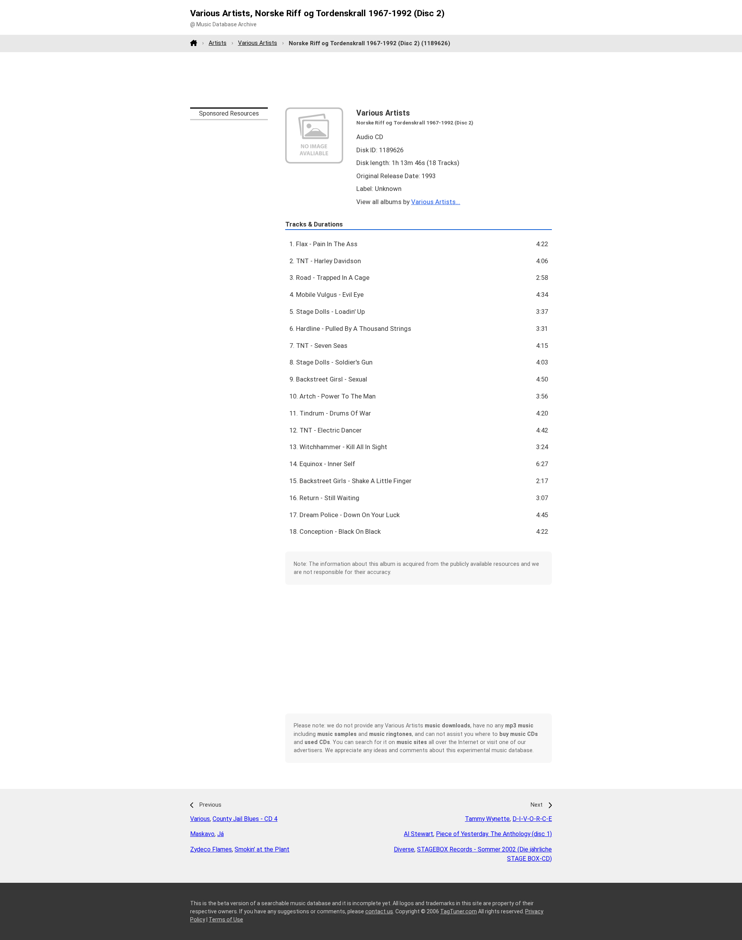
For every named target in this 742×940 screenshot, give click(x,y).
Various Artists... (435, 202)
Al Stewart (418, 834)
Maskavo (202, 834)
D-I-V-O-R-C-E (532, 818)
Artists (217, 42)
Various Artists (257, 42)
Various (200, 818)
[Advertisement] (371, 79)
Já (220, 834)
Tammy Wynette (487, 818)
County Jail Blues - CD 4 (245, 818)
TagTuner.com (458, 911)
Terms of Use (226, 919)
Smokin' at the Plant (262, 849)
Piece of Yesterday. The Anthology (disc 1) (494, 834)
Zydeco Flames (211, 849)
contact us (379, 911)
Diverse (404, 849)
